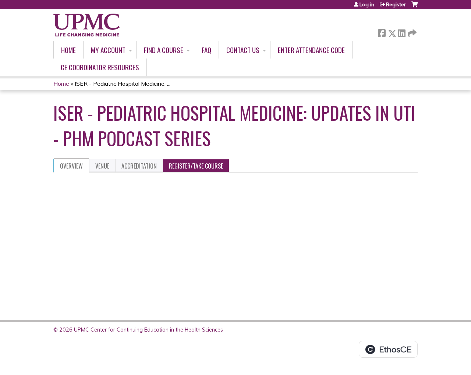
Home (68, 50)
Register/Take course (196, 166)
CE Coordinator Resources (100, 67)
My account (108, 50)
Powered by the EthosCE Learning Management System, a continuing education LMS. (388, 349)
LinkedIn (401, 32)
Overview (71, 166)
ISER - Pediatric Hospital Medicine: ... (122, 83)
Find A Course (163, 50)
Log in (367, 4)
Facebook (381, 32)
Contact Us (242, 50)
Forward (411, 31)
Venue (102, 166)
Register (396, 4)
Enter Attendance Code (311, 50)
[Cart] (414, 7)
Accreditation (139, 166)
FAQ (206, 50)
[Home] (86, 25)
